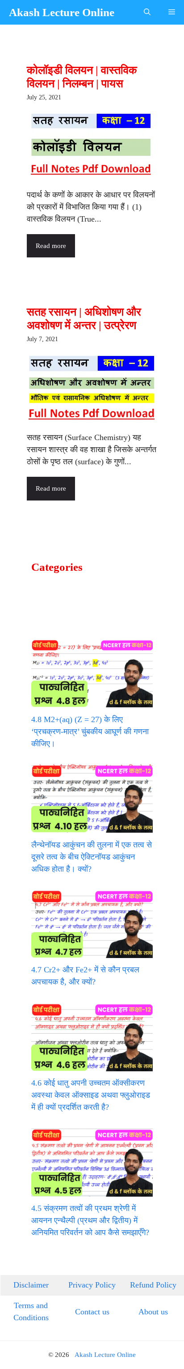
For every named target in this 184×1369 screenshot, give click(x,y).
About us (153, 1311)
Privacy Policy (92, 1284)
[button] (147, 12)
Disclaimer (31, 1284)
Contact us (92, 1311)
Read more (51, 245)
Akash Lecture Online (61, 12)
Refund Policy (153, 1284)
